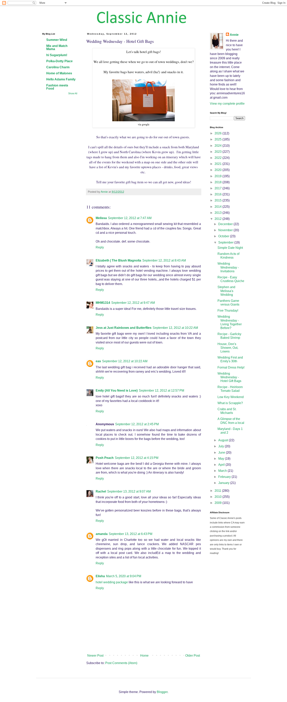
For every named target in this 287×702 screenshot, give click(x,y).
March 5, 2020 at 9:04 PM (123, 576)
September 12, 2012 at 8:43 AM (164, 260)
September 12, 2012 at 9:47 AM (133, 302)
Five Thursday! (227, 310)
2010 (218, 496)
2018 (218, 182)
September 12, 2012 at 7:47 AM (130, 218)
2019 (218, 176)
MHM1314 (103, 302)
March (223, 470)
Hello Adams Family (61, 79)
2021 (218, 163)
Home (144, 655)
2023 (218, 151)
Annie (234, 34)
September (226, 242)
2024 (218, 145)
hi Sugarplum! (56, 55)
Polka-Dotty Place (59, 61)
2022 (218, 157)
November (226, 230)
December (226, 224)
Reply (100, 247)
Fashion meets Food (57, 87)
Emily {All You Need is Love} (117, 390)
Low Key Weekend (230, 397)
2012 (218, 218)
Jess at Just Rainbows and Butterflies (124, 327)
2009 (218, 502)
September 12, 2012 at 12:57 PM (161, 390)
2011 (218, 490)
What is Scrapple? (230, 403)
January (224, 482)
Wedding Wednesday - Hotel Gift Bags (229, 377)
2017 (218, 188)
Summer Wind (56, 39)
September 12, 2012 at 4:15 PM (136, 457)
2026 (218, 133)
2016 (218, 194)
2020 (218, 170)
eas (98, 361)
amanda (102, 534)
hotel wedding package (112, 582)
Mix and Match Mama (57, 47)
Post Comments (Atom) (121, 663)
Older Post (192, 655)
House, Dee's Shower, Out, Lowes (227, 347)
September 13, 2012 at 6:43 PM (130, 534)
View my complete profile (227, 103)
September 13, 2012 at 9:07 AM (129, 491)
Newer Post (95, 655)
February (225, 476)
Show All (72, 93)
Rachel (101, 491)
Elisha (100, 576)
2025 (218, 139)
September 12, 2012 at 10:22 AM (175, 327)
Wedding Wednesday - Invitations (228, 267)
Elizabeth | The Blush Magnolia (118, 260)
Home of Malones (59, 73)
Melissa (101, 218)
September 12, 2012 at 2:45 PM (137, 424)
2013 (218, 212)
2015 (218, 200)
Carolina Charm (58, 67)
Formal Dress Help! (230, 367)
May (221, 458)
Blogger (162, 692)
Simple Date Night (230, 247)
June (222, 452)
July (221, 446)
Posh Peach (105, 457)
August (223, 440)
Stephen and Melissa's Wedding (226, 290)
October (224, 236)
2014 (218, 206)
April (222, 464)
